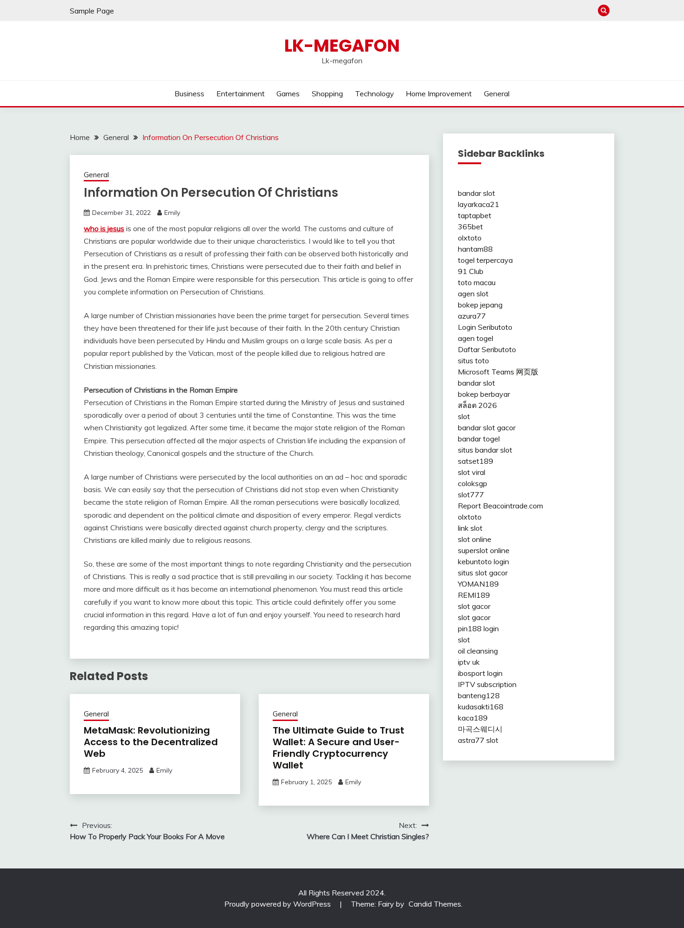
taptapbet (474, 215)
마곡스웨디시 (480, 729)
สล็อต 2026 (477, 405)
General (497, 93)
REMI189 (474, 595)
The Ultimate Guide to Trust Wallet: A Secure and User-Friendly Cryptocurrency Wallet (338, 748)
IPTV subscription (487, 684)
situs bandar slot (485, 449)
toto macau (477, 282)
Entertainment (240, 93)
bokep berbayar (484, 394)
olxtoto (470, 237)
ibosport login (480, 673)
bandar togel (479, 438)
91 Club (470, 271)
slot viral (471, 472)
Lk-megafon (342, 45)
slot (464, 416)
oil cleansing (478, 650)
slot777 (471, 494)
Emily (172, 212)
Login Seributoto (485, 327)
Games (288, 93)
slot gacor (474, 606)
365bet (470, 226)
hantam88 (475, 249)
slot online (474, 539)
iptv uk (469, 662)
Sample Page (92, 10)
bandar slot (476, 193)
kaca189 (473, 717)
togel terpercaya (485, 260)
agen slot (473, 293)
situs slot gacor (483, 572)
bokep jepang (480, 304)
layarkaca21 (478, 204)
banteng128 (479, 695)
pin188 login (478, 628)
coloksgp (472, 483)
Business (189, 93)
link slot (470, 528)
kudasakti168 (480, 706)
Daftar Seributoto (487, 349)
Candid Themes (435, 903)
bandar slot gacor (487, 427)
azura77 (472, 315)
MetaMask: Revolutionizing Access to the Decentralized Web (151, 742)
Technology (374, 93)
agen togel (475, 338)
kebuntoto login (483, 561)
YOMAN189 (478, 583)
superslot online (484, 550)
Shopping (327, 93)
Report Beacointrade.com (500, 505)
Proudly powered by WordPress (278, 903)
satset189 (475, 461)
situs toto (473, 360)
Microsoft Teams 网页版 (498, 371)
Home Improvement (439, 93)
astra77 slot (478, 740)
